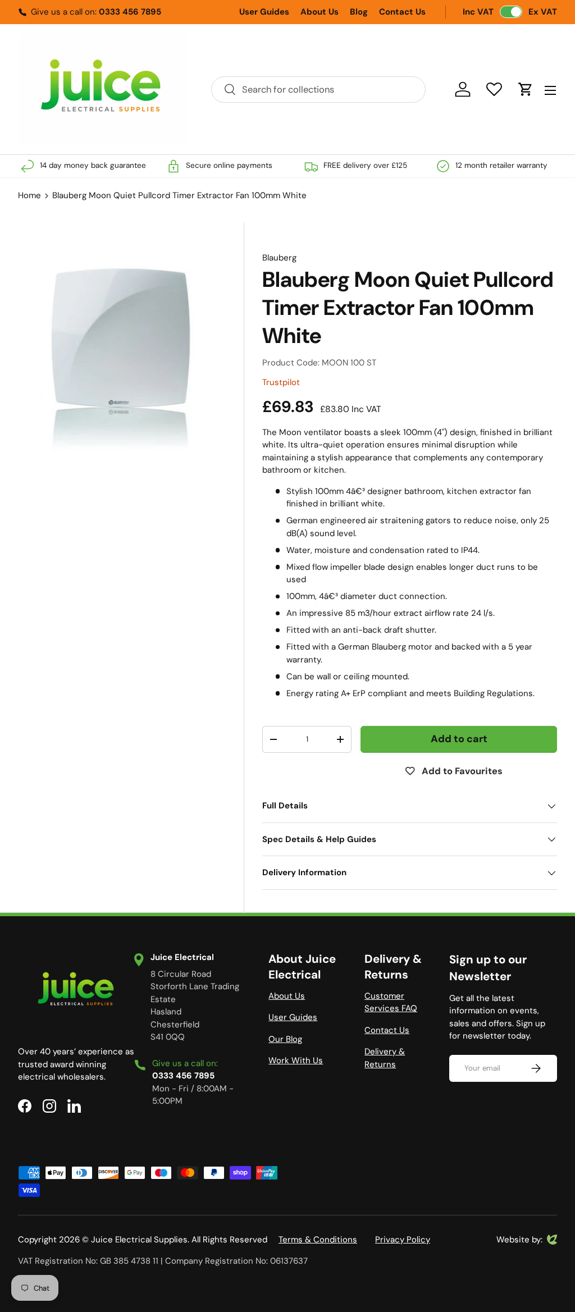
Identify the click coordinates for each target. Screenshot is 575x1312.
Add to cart (459, 739)
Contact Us (402, 11)
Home (29, 195)
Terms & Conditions (318, 1239)
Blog (359, 11)
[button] (525, 89)
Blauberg (279, 257)
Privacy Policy (402, 1239)
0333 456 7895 (130, 11)
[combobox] (318, 89)
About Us (319, 11)
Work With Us (295, 1060)
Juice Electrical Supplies (139, 1239)
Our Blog (285, 1039)
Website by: (519, 1240)
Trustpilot (281, 382)
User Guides (264, 11)
